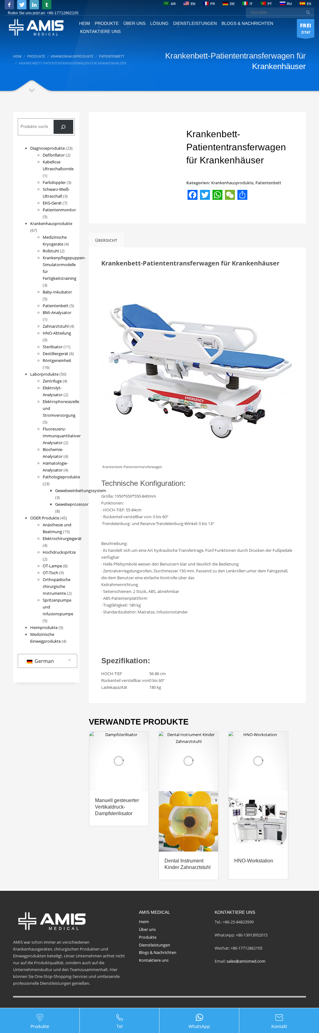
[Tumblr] (46, 4)
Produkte (147, 937)
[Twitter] (21, 4)
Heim (144, 921)
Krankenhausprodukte (232, 182)
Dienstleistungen (154, 945)
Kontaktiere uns (154, 960)
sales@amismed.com (245, 961)
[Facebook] (9, 4)
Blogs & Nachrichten (157, 952)
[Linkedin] (34, 4)
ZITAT (305, 28)
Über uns (147, 929)
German (43, 661)
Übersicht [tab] (106, 240)
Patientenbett (268, 182)
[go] (308, 12)
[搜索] (63, 127)
